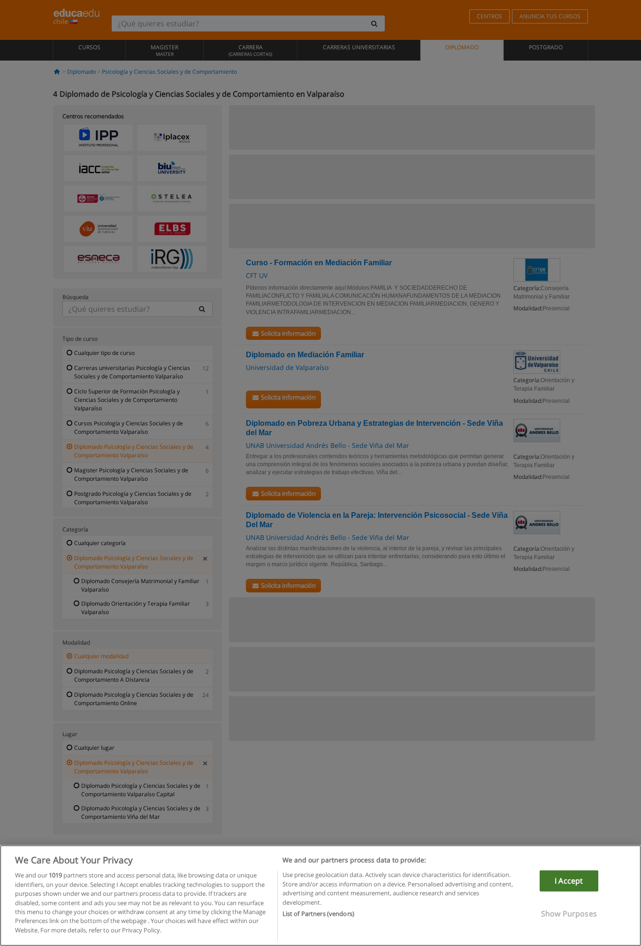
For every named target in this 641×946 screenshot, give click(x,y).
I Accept (569, 881)
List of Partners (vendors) (318, 913)
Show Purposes (569, 913)
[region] (320, 895)
